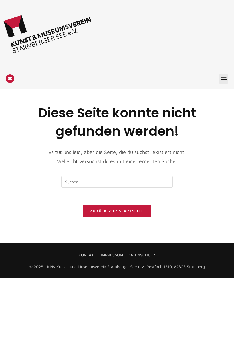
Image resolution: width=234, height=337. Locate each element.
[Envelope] (10, 78)
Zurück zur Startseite (117, 210)
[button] (223, 79)
